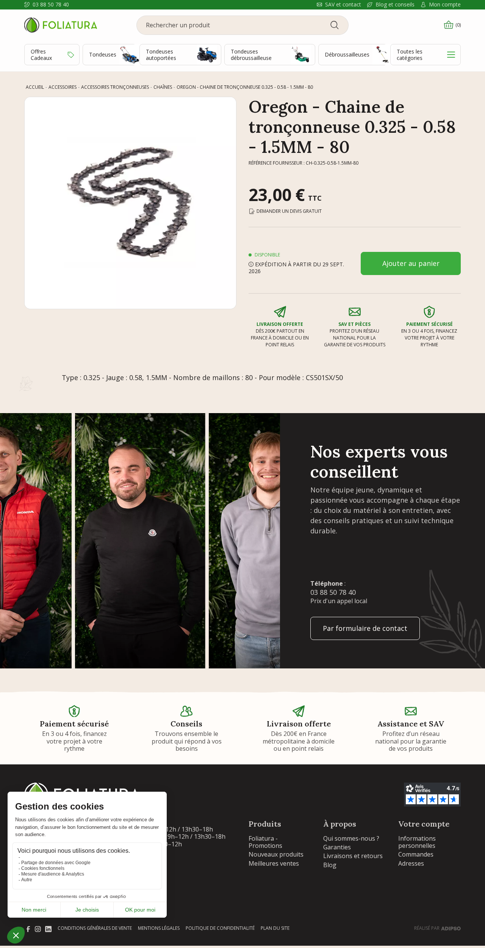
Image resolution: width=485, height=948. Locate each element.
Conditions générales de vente (95, 928)
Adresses (411, 863)
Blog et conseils (395, 5)
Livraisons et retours (353, 856)
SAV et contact (343, 5)
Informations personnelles (417, 842)
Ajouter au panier (411, 263)
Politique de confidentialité (220, 928)
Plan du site (275, 928)
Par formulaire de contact (365, 628)
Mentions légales (159, 928)
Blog (329, 865)
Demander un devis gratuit (289, 211)
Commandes (415, 854)
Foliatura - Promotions (265, 842)
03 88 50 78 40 (51, 5)
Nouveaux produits (276, 854)
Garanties (337, 847)
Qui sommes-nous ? (351, 838)
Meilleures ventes (274, 863)
